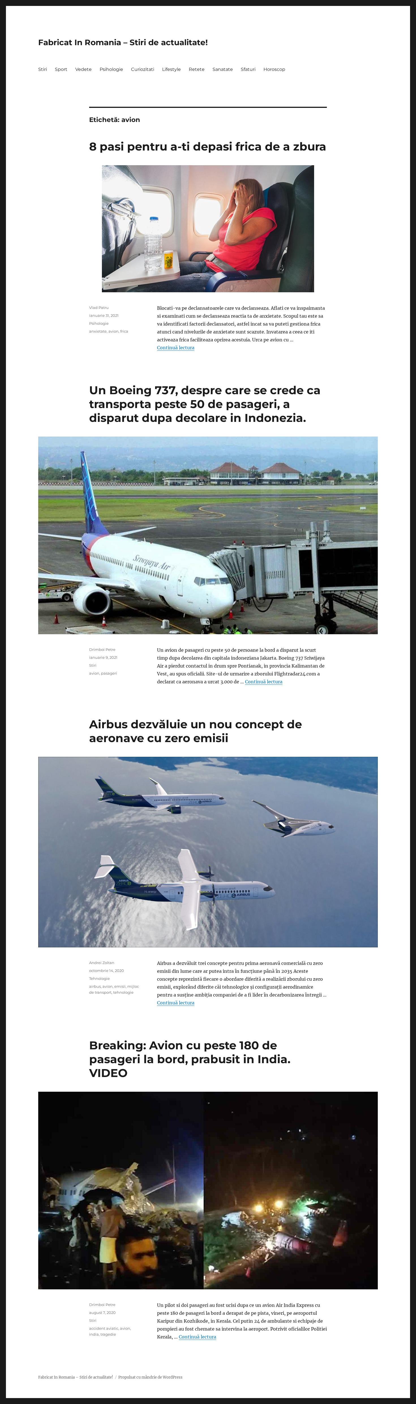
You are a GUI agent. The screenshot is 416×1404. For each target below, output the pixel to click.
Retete (197, 69)
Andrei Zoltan (101, 962)
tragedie (108, 1334)
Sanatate (223, 69)
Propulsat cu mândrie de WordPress (150, 1377)
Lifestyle (171, 69)
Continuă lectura (175, 347)
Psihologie (111, 69)
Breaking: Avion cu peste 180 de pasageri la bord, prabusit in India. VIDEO (189, 1059)
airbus (95, 986)
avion (113, 331)
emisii (120, 986)
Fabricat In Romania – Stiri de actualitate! (123, 42)
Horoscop (274, 69)
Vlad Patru (99, 307)
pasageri (109, 673)
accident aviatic (103, 1328)
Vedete (83, 69)
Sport (61, 69)
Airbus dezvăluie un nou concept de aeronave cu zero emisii (195, 731)
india (94, 1334)
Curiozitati (142, 69)
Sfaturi (248, 69)
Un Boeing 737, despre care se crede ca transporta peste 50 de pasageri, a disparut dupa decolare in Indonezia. (205, 404)
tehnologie (123, 992)
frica (124, 331)
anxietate (98, 331)
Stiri (42, 69)
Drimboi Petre (102, 649)
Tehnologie (99, 978)
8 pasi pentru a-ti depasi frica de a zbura (207, 146)
